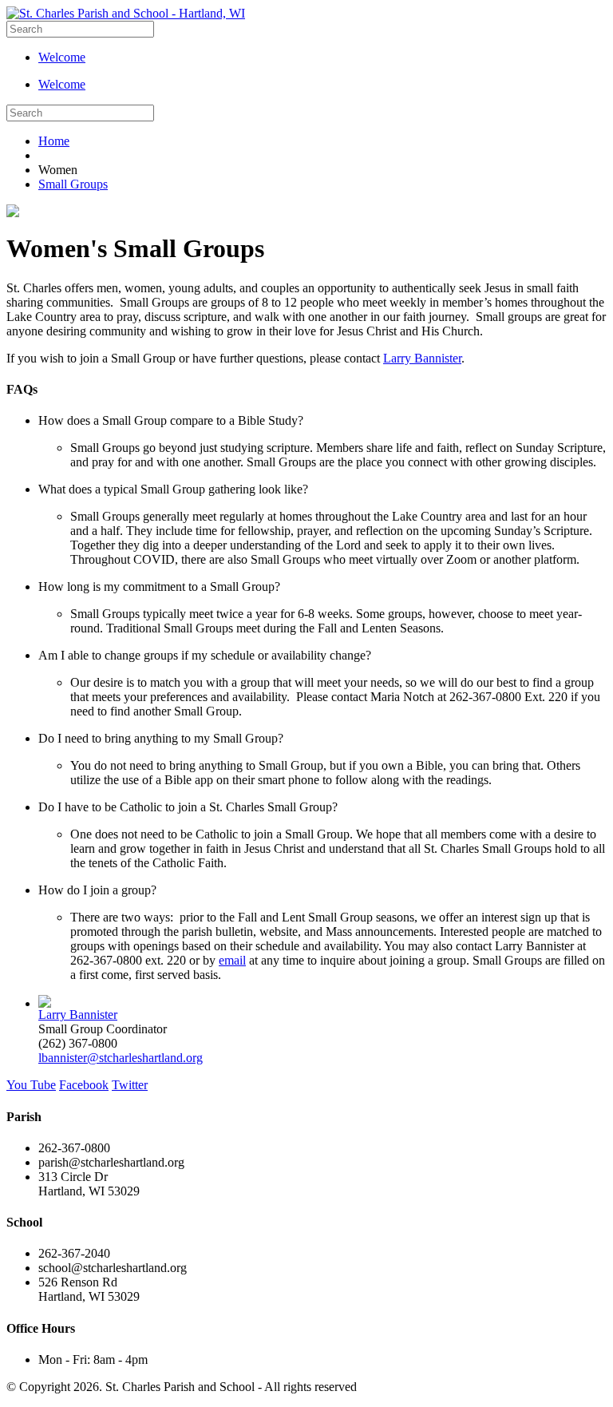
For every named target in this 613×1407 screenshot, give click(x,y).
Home (53, 141)
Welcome (61, 57)
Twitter (130, 1085)
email (232, 960)
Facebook (84, 1085)
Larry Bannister (422, 358)
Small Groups (73, 184)
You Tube (31, 1085)
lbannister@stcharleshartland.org (120, 1057)
